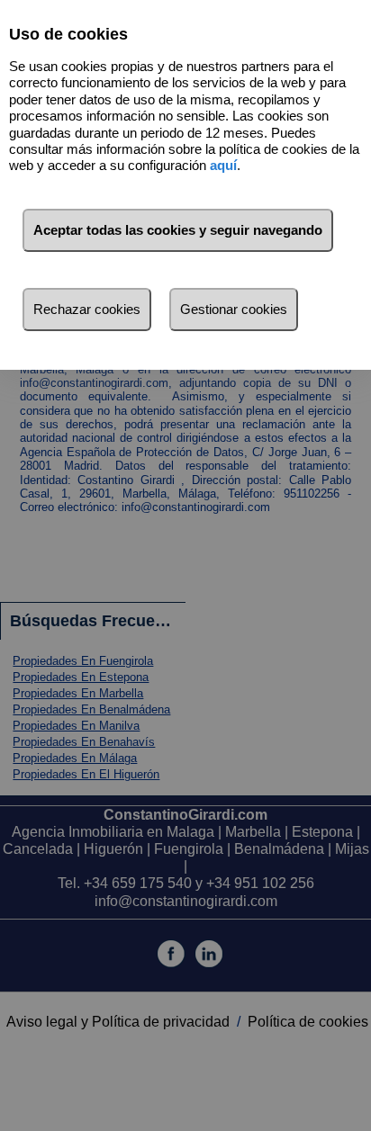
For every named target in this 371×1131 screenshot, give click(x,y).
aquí (223, 165)
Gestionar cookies (233, 309)
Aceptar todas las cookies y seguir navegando (177, 230)
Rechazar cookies (86, 309)
